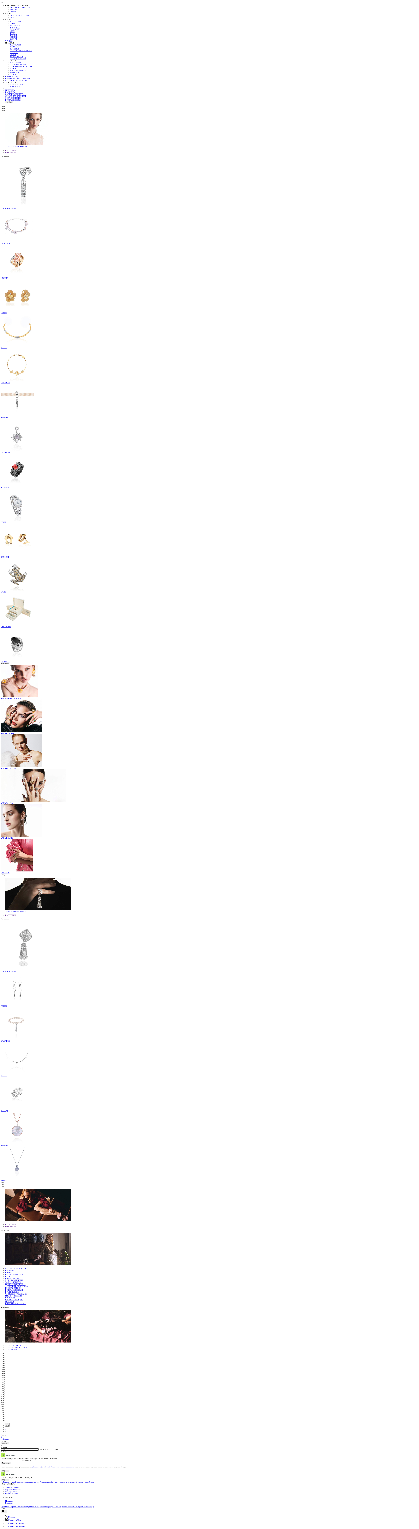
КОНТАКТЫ (10, 92)
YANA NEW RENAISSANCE (16, 1348)
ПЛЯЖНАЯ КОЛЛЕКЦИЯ (15, 1304)
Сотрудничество (11, 1491)
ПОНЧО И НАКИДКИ (14, 1300)
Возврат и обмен (11, 1493)
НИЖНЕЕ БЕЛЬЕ (12, 1278)
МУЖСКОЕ (9, 1302)
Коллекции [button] (5, 664)
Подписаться (6, 1463)
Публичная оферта (8, 1482)
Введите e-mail (26, 1461)
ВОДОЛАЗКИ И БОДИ (14, 1290)
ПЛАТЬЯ (8, 1272)
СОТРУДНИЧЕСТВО (13, 98)
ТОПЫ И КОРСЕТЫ (13, 1282)
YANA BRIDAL (11, 1349)
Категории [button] (5, 156)
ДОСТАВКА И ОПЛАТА (14, 94)
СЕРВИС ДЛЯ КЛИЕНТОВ (15, 96)
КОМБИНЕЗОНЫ (12, 1292)
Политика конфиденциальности (27, 1482)
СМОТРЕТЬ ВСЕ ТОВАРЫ (15, 1268)
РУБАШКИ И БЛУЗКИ (14, 1274)
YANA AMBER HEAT (13, 1346)
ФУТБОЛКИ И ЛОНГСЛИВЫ (16, 1286)
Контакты (9, 1503)
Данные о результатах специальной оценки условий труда (72, 1482)
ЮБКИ (7, 1276)
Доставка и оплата (12, 1488)
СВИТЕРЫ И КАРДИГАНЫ (16, 1294)
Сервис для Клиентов (13, 1490)
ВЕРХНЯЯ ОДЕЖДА (13, 1288)
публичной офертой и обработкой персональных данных (52, 1467)
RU (7, 102)
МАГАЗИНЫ (10, 90)
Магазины (9, 1501)
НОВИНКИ (9, 1270)
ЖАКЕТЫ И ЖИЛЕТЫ (14, 1284)
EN (11, 102)
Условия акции (45, 1482)
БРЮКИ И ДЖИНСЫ (13, 1296)
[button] (209, 1435)
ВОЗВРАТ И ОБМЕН (13, 100)
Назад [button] (3, 106)
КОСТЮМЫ (10, 1298)
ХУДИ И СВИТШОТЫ (14, 1280)
